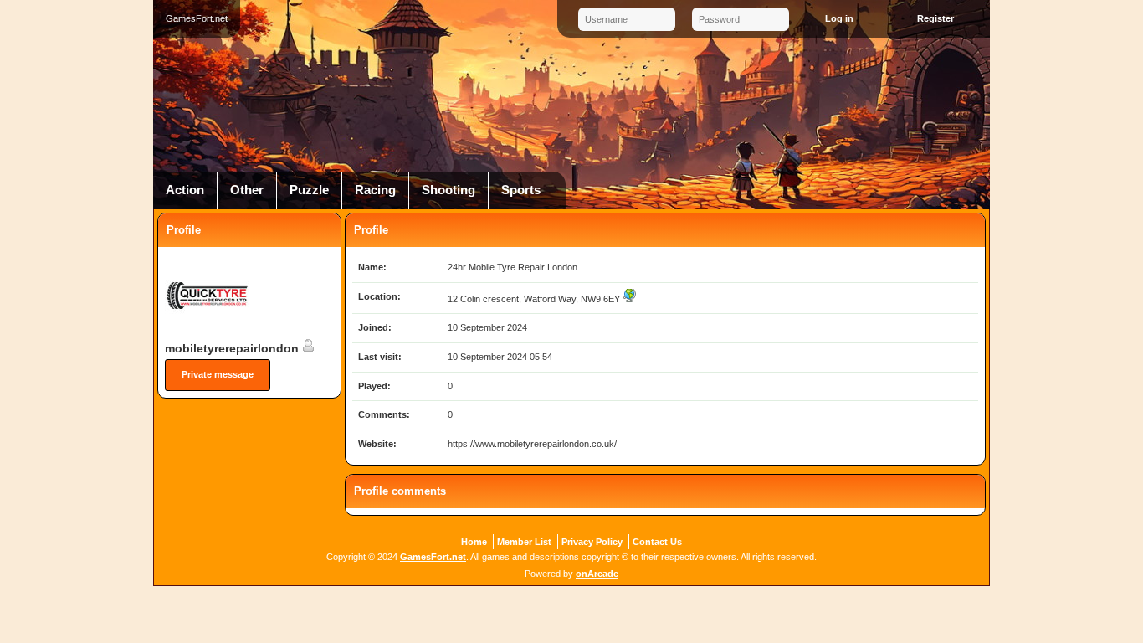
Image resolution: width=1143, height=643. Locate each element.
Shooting (448, 190)
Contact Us (657, 542)
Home (474, 542)
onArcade (597, 573)
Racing (375, 190)
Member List (524, 542)
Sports (521, 190)
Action (185, 190)
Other (247, 190)
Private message (218, 374)
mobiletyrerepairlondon (233, 348)
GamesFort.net (433, 557)
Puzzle (309, 190)
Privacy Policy (592, 542)
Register (935, 18)
